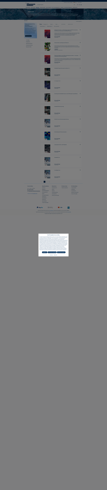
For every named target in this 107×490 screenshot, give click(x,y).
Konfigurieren (45, 252)
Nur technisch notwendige (52, 252)
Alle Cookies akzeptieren (61, 252)
